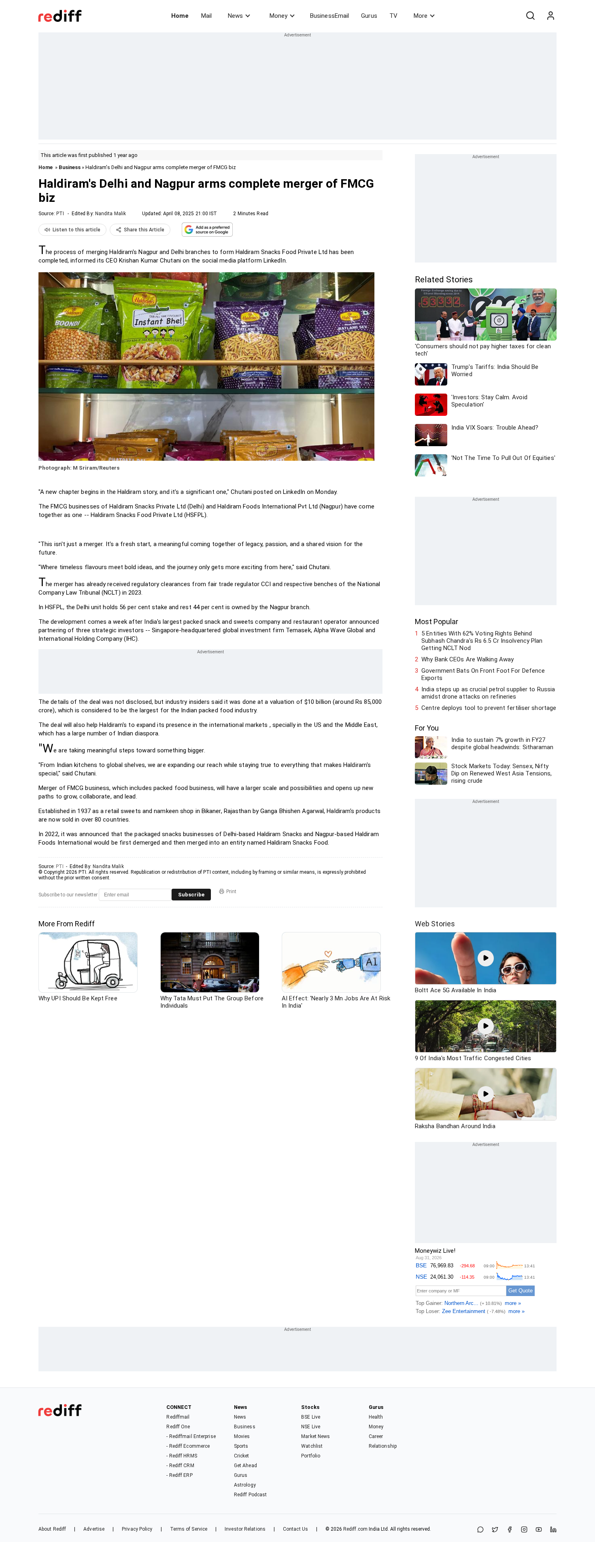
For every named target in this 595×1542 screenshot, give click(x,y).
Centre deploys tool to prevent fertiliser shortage (488, 708)
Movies (242, 1436)
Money (278, 15)
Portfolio (310, 1456)
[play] (486, 958)
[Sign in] (550, 15)
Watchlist (312, 1446)
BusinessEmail (329, 15)
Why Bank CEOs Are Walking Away (467, 659)
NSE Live (310, 1427)
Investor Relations (245, 1529)
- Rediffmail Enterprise (190, 1436)
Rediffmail (177, 1417)
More (420, 15)
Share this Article (144, 230)
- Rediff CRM (180, 1465)
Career (376, 1436)
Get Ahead (245, 1465)
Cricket (241, 1456)
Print (231, 891)
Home (180, 15)
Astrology (245, 1485)
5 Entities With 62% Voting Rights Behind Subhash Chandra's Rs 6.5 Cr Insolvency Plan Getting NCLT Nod (481, 641)
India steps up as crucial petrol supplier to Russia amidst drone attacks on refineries (488, 693)
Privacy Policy (137, 1529)
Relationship (383, 1446)
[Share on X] (495, 1530)
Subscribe (191, 895)
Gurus (369, 15)
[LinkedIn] (553, 1530)
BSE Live (310, 1417)
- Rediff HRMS (181, 1456)
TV (393, 15)
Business (70, 167)
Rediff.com (355, 1529)
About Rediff (52, 1529)
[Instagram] (524, 1530)
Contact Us (295, 1529)
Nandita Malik (110, 213)
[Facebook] (509, 1530)
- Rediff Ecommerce (188, 1446)
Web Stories (435, 923)
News (235, 15)
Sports (241, 1446)
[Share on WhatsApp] (480, 1530)
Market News (315, 1436)
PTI (60, 213)
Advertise (93, 1529)
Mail (206, 15)
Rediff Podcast (250, 1495)
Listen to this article (76, 230)
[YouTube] (539, 1530)
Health (376, 1417)
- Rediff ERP (179, 1475)
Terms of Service (189, 1529)
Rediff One (178, 1427)
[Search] (530, 15)
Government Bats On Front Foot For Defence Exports (483, 674)
